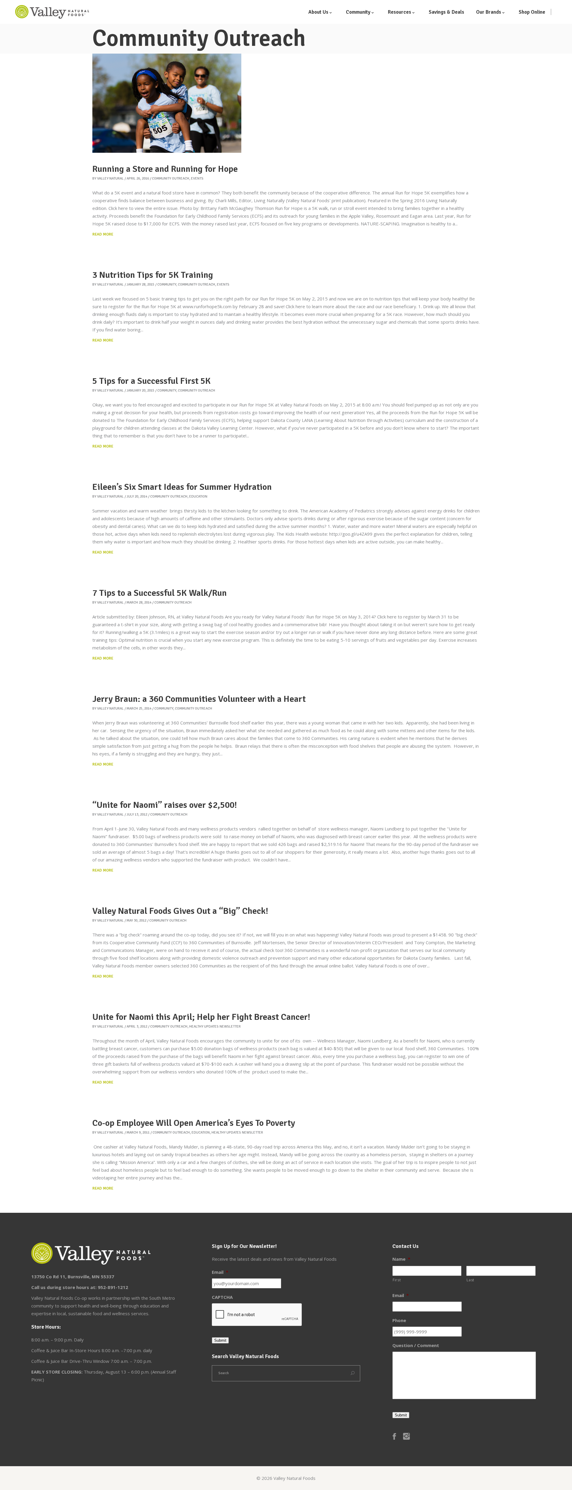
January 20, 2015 (140, 390)
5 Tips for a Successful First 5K (151, 380)
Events (197, 178)
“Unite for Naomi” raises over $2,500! (164, 805)
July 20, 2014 (137, 496)
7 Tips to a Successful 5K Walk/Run (159, 593)
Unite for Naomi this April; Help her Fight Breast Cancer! (201, 1017)
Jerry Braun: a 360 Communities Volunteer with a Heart (199, 699)
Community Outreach (170, 178)
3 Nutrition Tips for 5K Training (152, 274)
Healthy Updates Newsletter (215, 1026)
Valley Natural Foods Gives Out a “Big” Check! (180, 911)
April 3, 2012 (137, 1026)
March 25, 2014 (139, 708)
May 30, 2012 (136, 920)
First (397, 1279)
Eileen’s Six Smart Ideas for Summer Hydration (182, 486)
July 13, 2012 (137, 814)
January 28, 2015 (140, 284)
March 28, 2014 (139, 602)
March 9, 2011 (138, 1132)
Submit (220, 1340)
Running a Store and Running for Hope (165, 168)
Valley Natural (110, 178)
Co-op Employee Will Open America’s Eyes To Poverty (193, 1123)
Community (166, 284)
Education (198, 496)
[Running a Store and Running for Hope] (166, 103)
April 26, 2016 (138, 178)
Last (470, 1279)
